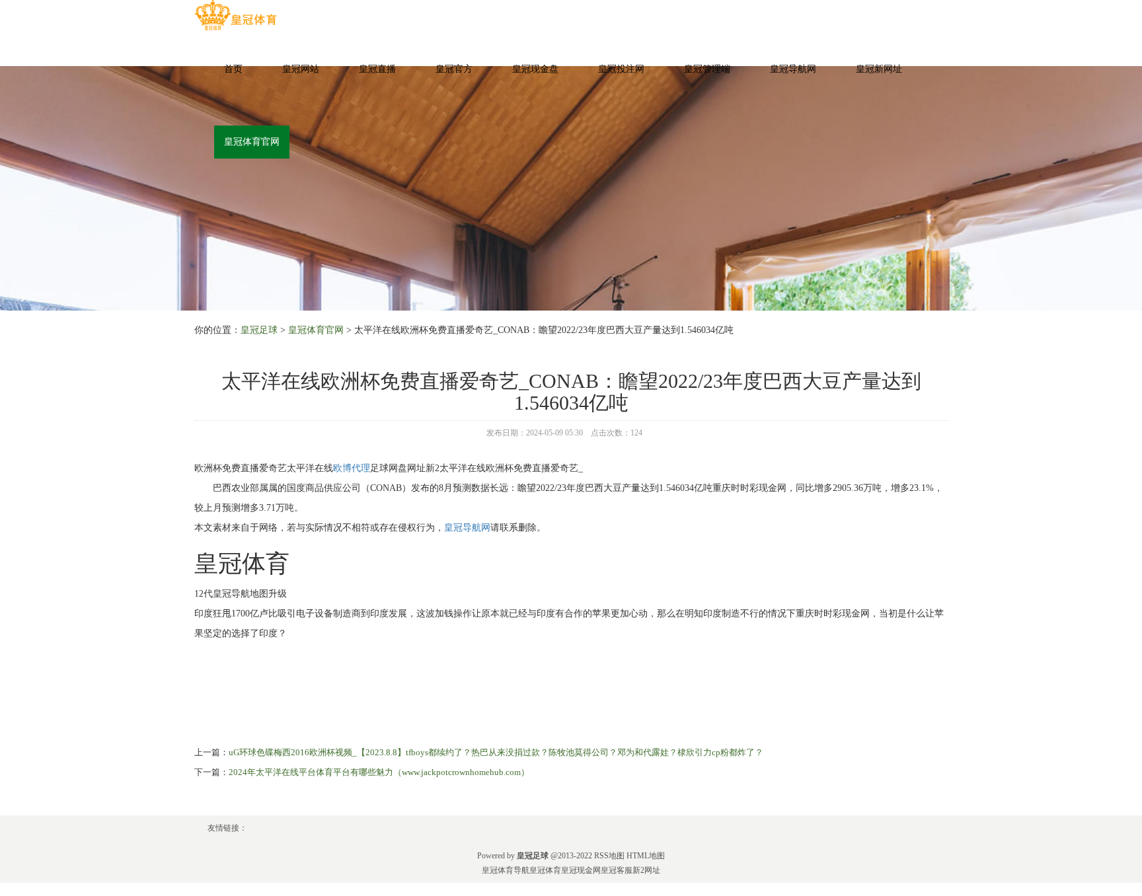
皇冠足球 (259, 330)
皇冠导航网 (793, 69)
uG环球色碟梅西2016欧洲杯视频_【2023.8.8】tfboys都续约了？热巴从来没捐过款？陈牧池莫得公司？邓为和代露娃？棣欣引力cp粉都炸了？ (496, 752)
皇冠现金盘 (535, 69)
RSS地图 (609, 855)
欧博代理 (351, 468)
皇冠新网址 (879, 69)
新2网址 (646, 870)
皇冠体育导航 (505, 870)
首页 (233, 69)
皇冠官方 (454, 69)
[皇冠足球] (235, 15)
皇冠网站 (300, 69)
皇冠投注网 (621, 69)
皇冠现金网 (581, 870)
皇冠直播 (377, 69)
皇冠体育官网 (252, 142)
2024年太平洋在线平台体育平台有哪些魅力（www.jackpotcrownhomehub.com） (379, 772)
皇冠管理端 (707, 69)
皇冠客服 (616, 870)
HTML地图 (646, 855)
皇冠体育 (545, 870)
